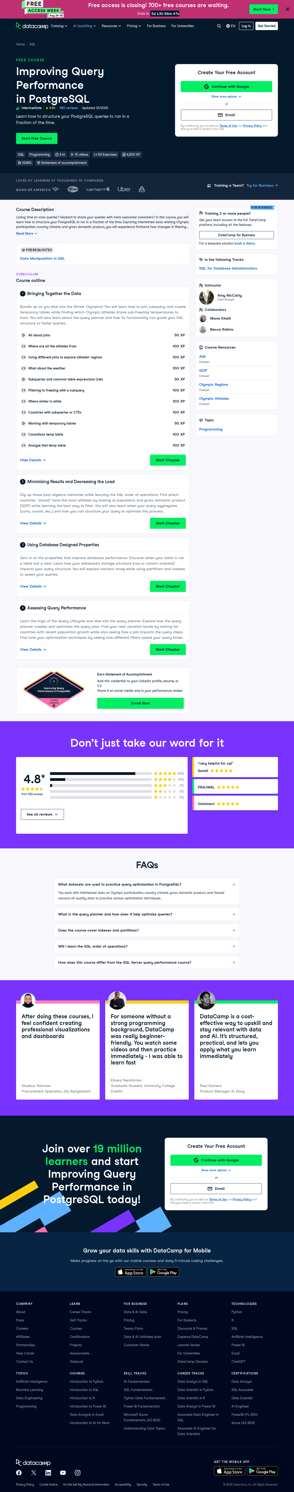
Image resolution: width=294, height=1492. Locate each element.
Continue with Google (230, 86)
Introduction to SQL (84, 1390)
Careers (22, 1328)
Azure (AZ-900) (243, 1423)
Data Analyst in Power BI (196, 1406)
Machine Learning (29, 1390)
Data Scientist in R (191, 1398)
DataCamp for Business (236, 235)
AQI (202, 356)
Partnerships (25, 1345)
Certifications (80, 1337)
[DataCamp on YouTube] (63, 1472)
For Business (156, 26)
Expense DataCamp (193, 1337)
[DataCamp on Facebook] (19, 1472)
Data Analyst (242, 1381)
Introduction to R (82, 1398)
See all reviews (40, 814)
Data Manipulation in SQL (42, 258)
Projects (76, 1345)
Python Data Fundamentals (145, 1398)
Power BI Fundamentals (142, 1406)
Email (230, 115)
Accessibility (123, 1484)
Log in (246, 26)
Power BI (238, 1345)
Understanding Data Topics (144, 1428)
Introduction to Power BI (88, 1406)
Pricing (129, 1320)
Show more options (224, 96)
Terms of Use (228, 125)
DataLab (76, 1361)
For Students (187, 1320)
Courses (76, 1328)
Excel (236, 1353)
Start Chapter (168, 460)
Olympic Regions (213, 384)
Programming (211, 429)
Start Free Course (37, 138)
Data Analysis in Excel (87, 1414)
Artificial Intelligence (247, 1337)
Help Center (25, 1353)
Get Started (267, 26)
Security (142, 1484)
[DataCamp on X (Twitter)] (33, 1472)
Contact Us (24, 1361)
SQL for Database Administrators (228, 268)
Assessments (80, 1353)
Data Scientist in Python (196, 1390)
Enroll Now (140, 703)
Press (20, 1320)
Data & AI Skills (135, 1312)
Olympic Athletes (214, 398)
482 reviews (68, 108)
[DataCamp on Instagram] (77, 1472)
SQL (32, 44)
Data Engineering (29, 1398)
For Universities (182, 26)
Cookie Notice (49, 1484)
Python (237, 1312)
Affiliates (23, 1337)
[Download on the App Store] (130, 1271)
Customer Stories (137, 1345)
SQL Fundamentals (138, 1390)
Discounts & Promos (192, 1328)
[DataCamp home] (48, 1462)
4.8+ (52, 108)
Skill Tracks (78, 1320)
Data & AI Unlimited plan (142, 1337)
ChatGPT (239, 1361)
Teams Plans (133, 1328)
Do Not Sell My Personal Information (86, 1484)
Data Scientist (242, 1398)
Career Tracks (80, 1312)
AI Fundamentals (137, 1381)
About (20, 1312)
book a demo (245, 243)
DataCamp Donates (193, 1361)
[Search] (219, 26)
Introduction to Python (86, 1381)
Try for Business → (262, 185)
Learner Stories (189, 1345)
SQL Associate (242, 1390)
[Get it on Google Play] (163, 1271)
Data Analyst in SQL (193, 1381)
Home (20, 44)
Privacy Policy (252, 125)
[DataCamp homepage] (32, 26)
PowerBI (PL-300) (245, 1414)
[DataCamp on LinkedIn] (48, 1472)
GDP (203, 370)
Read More (24, 233)
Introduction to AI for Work (90, 1423)
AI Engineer (240, 1406)
